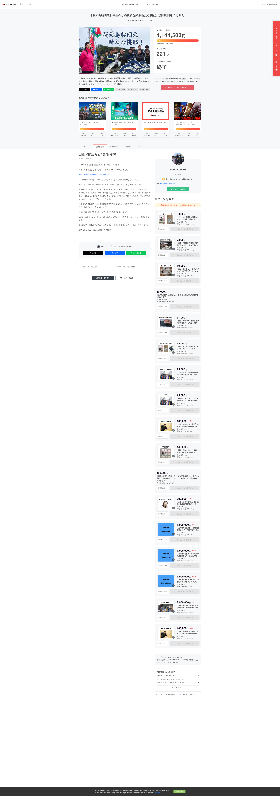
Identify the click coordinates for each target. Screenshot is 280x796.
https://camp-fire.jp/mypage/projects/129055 (95, 174)
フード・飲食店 (147, 20)
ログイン (263, 4)
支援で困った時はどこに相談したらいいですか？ (171, 683)
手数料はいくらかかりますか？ (166, 675)
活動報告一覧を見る (103, 278)
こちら (178, 694)
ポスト (85, 89)
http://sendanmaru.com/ (167, 184)
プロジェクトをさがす (151, 4)
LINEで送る (109, 89)
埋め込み (133, 89)
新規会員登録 (273, 4)
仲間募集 (128, 146)
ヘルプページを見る (178, 687)
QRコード (145, 89)
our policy (157, 792)
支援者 (113, 146)
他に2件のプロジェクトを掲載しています (179, 179)
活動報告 (99, 147)
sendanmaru (134, 20)
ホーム (85, 146)
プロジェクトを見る (126, 278)
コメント (142, 146)
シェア (97, 89)
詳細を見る (161, 229)
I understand (179, 791)
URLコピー (121, 89)
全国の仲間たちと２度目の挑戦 (97, 154)
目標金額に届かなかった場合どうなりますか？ (170, 679)
